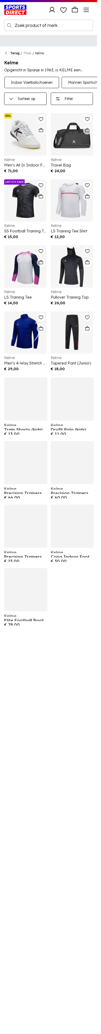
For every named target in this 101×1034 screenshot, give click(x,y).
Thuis (27, 53)
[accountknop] (52, 10)
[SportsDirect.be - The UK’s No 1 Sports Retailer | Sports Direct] (15, 10)
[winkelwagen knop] (75, 10)
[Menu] (86, 10)
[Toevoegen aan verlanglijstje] (41, 119)
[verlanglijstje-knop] (63, 10)
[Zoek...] (9, 25)
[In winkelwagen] (41, 130)
